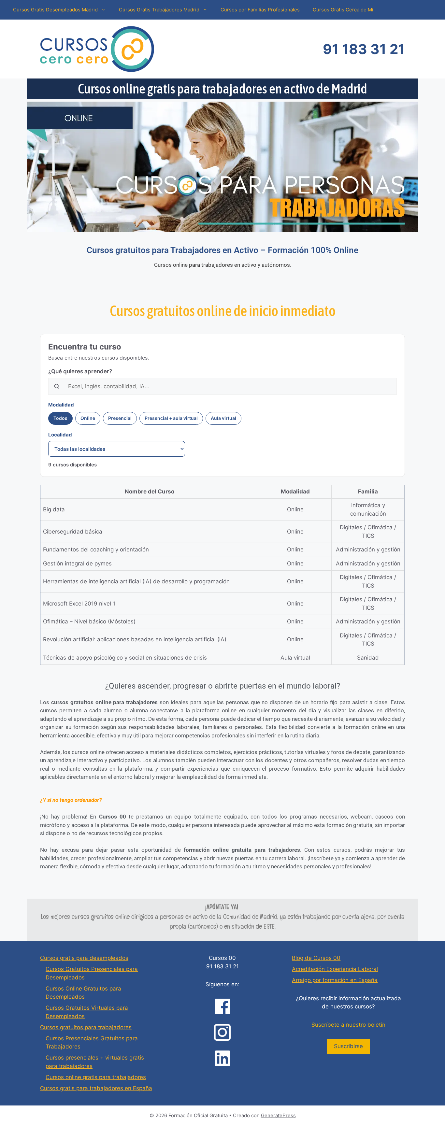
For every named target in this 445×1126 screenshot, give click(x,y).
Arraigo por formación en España (335, 980)
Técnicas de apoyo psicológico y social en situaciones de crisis (125, 657)
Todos (60, 418)
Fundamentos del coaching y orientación (96, 549)
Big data (54, 509)
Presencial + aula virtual (171, 418)
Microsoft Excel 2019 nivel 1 (79, 603)
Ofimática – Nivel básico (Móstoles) (89, 621)
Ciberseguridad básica (72, 531)
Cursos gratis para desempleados (84, 958)
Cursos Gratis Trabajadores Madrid (159, 10)
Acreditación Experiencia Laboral (335, 969)
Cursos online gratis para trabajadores (96, 1077)
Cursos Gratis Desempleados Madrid (55, 10)
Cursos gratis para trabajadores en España (96, 1088)
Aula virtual (223, 418)
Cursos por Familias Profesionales (260, 10)
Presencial (120, 418)
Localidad (60, 435)
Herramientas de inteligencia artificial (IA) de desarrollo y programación (136, 581)
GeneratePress (278, 1115)
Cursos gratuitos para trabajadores (86, 1027)
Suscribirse (348, 1046)
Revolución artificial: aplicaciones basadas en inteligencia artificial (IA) (134, 639)
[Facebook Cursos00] (222, 1006)
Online (87, 418)
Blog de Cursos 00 (316, 958)
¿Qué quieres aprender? (80, 371)
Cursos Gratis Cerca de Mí (343, 10)
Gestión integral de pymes (77, 563)
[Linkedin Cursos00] (222, 1058)
